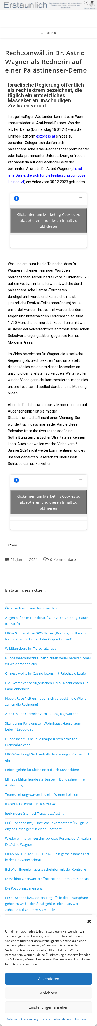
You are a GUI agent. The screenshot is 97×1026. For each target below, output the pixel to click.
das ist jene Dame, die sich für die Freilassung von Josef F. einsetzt (47, 175)
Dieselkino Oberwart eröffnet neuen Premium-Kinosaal (47, 878)
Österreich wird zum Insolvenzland (31, 608)
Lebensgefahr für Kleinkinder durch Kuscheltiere (42, 769)
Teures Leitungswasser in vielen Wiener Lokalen (41, 794)
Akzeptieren (48, 978)
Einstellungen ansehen (49, 1007)
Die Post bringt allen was (24, 888)
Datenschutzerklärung (22, 1019)
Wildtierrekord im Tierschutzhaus (30, 648)
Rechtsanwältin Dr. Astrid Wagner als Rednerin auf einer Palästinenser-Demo (46, 61)
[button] (89, 921)
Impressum (83, 1019)
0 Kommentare (63, 559)
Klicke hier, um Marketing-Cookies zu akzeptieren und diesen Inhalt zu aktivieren (48, 220)
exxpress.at (45, 136)
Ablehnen (48, 992)
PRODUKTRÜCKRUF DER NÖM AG (30, 804)
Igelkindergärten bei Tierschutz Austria (34, 813)
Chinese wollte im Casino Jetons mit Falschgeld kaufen (46, 673)
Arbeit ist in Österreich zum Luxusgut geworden (41, 713)
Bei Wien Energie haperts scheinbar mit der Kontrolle (45, 869)
